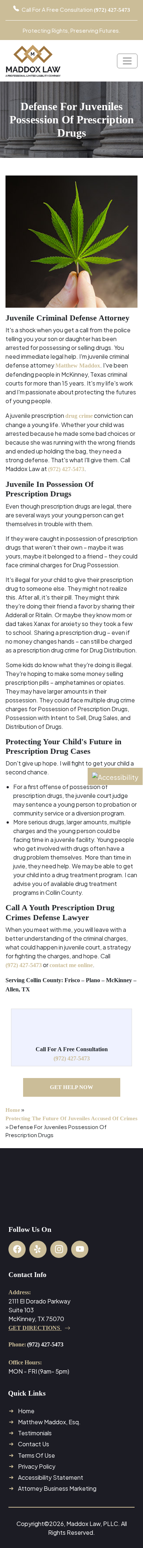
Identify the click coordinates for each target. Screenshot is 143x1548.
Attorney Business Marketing (57, 1488)
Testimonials (35, 1433)
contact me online (71, 965)
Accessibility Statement (50, 1477)
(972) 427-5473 (66, 469)
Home (13, 1110)
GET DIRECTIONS (35, 1328)
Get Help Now (71, 1087)
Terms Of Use (36, 1455)
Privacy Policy (36, 1466)
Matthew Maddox (77, 365)
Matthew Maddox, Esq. (49, 1422)
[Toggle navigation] (127, 61)
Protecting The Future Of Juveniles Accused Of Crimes (72, 1118)
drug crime (79, 416)
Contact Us (33, 1444)
